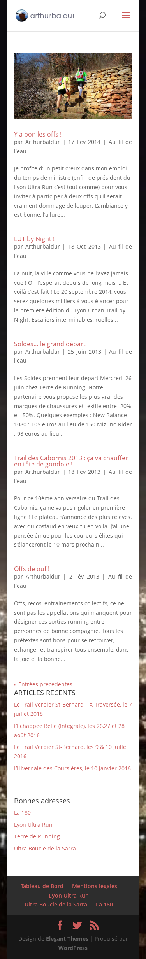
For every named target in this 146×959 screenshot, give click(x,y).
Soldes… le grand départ (50, 344)
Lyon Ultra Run (33, 824)
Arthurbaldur (42, 142)
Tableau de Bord (42, 886)
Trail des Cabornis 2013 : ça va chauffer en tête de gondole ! (71, 461)
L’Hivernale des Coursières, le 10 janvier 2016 (72, 768)
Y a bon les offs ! (38, 134)
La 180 (22, 812)
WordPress (73, 948)
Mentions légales (94, 886)
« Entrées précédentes (43, 684)
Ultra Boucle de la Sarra (45, 848)
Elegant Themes (67, 938)
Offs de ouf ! (31, 569)
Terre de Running (37, 836)
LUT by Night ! (34, 239)
